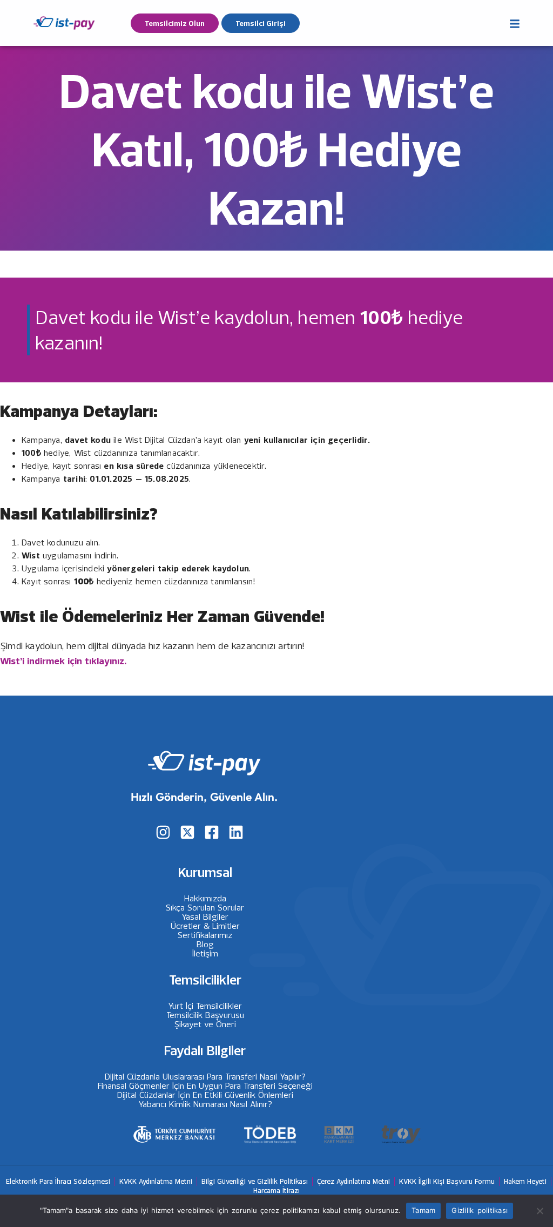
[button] (514, 21)
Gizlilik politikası (479, 1210)
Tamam (423, 1210)
